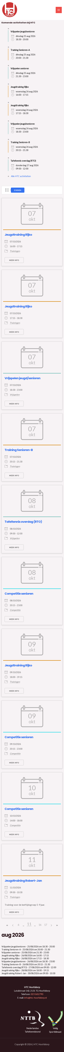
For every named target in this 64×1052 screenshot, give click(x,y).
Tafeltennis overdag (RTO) (23, 522)
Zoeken (17, 190)
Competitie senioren (19, 594)
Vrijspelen (14, 394)
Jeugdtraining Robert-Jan (23, 881)
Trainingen (15, 251)
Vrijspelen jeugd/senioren (22, 378)
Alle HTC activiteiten (21, 176)
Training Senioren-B (19, 450)
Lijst (7, 190)
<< (7, 925)
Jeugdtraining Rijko (18, 235)
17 (45, 924)
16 (39, 924)
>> (57, 925)
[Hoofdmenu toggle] (59, 10)
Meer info (14, 260)
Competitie (15, 610)
